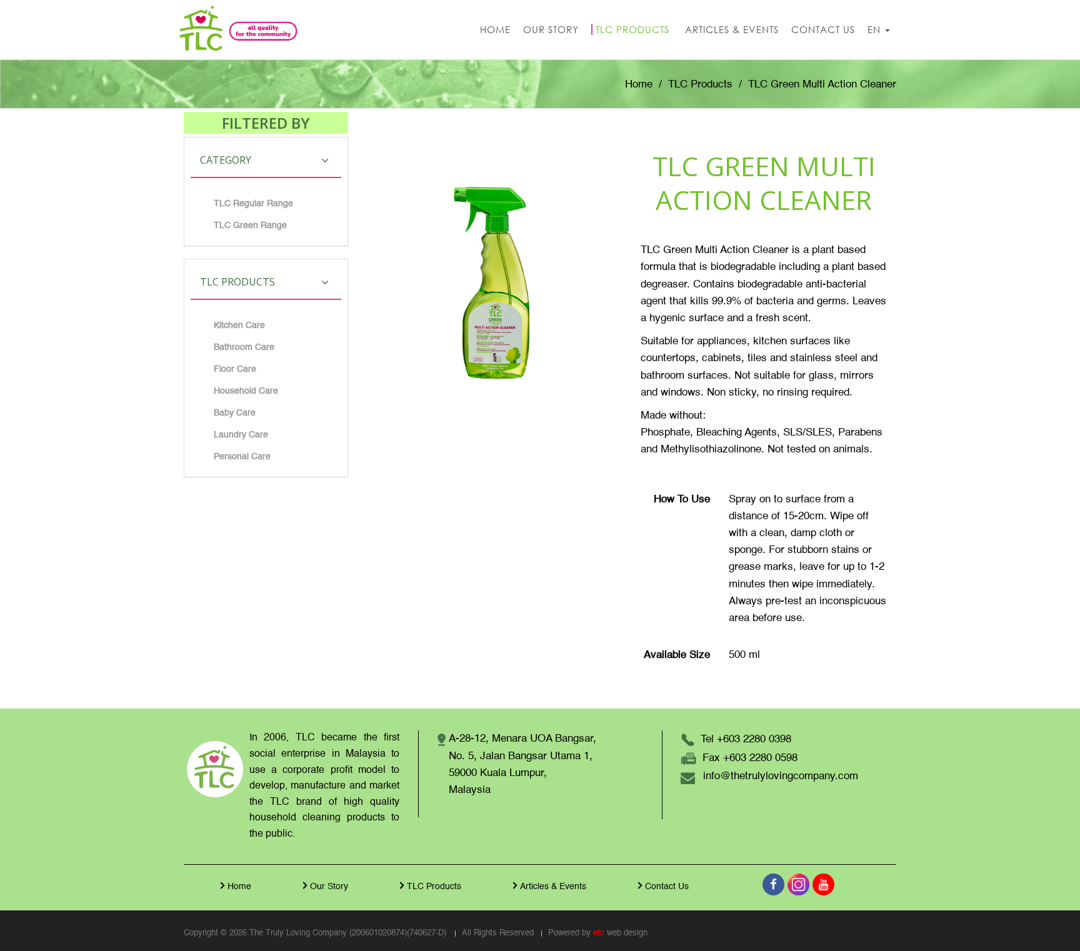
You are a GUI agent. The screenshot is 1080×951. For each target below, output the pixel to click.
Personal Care (242, 456)
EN (876, 29)
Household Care (246, 391)
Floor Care (235, 369)
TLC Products (700, 84)
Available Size (677, 655)
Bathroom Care (244, 347)
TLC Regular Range (253, 203)
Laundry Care (241, 435)
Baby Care (235, 413)
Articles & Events (553, 886)
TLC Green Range (250, 225)
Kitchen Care (239, 325)
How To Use (682, 499)
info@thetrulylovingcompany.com (780, 776)
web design (627, 933)
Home (638, 84)
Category (225, 160)
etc (598, 933)
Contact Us (667, 886)
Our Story (329, 886)
